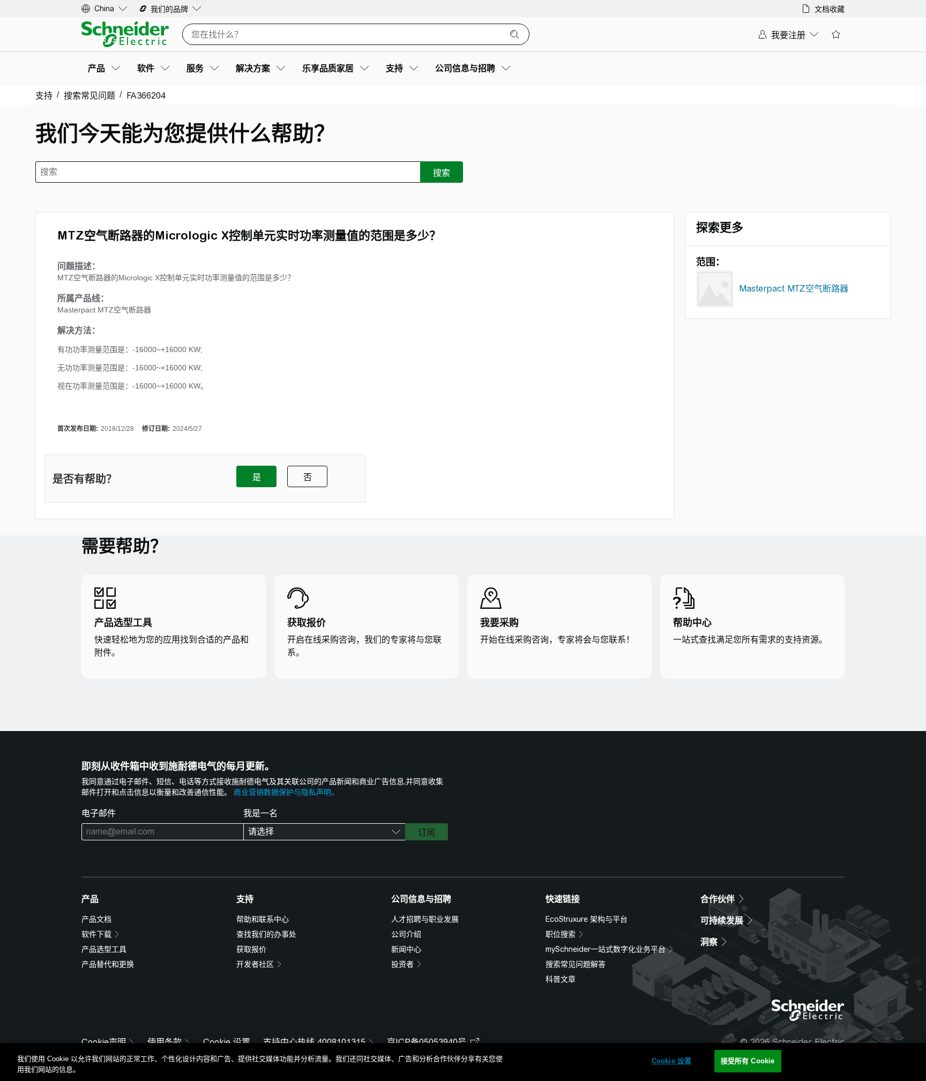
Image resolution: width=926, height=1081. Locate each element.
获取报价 (251, 949)
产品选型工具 (103, 949)
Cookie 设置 (226, 1042)
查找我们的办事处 (266, 934)
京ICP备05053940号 (426, 1042)
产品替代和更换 (107, 964)
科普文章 (561, 979)
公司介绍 (406, 934)
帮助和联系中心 (262, 919)
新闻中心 (406, 949)
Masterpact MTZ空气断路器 (793, 289)
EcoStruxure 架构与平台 (587, 919)
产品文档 (96, 919)
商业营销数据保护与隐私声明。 (286, 792)
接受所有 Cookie (747, 1061)
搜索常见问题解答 (576, 964)
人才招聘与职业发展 (425, 919)
